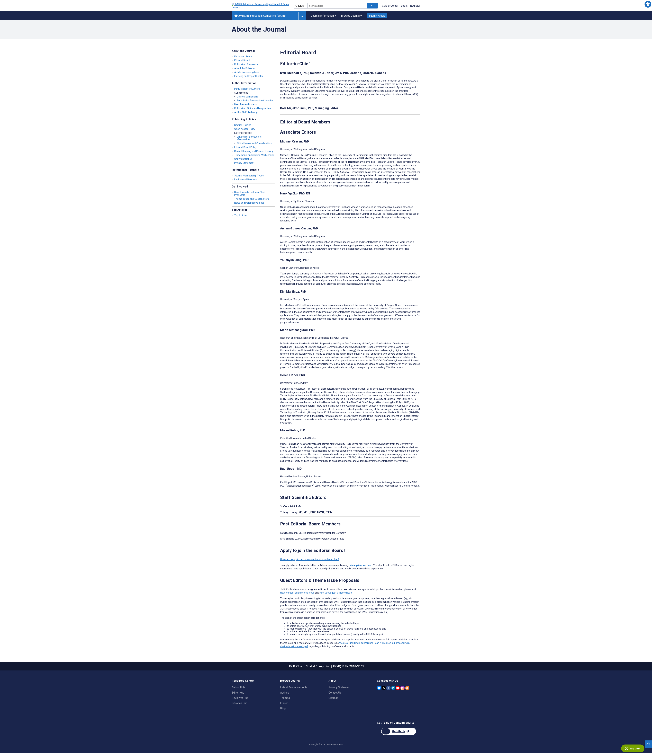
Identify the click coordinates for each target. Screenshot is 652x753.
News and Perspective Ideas (249, 202)
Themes (285, 698)
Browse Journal (350, 15)
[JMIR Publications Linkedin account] (393, 688)
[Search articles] (372, 5)
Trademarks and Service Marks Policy (254, 155)
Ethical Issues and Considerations (255, 143)
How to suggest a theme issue (336, 592)
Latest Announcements (293, 687)
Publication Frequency (246, 64)
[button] (648, 4)
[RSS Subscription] (407, 688)
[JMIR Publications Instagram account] (402, 688)
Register (415, 5)
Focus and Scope (243, 56)
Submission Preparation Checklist (255, 100)
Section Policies (242, 125)
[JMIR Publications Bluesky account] (379, 688)
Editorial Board (242, 60)
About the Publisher (245, 68)
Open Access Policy (244, 129)
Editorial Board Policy (245, 147)
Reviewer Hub (240, 698)
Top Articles (240, 215)
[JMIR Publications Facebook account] (388, 688)
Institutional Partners (245, 179)
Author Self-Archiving (246, 112)
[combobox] (337, 5)
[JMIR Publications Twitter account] (384, 688)
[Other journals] (302, 16)
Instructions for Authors (247, 88)
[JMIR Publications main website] (260, 5)
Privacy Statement (244, 163)
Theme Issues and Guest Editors (251, 199)
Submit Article (377, 15)
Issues (284, 703)
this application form (360, 565)
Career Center (390, 5)
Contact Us (335, 692)
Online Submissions (247, 96)
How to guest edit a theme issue (297, 592)
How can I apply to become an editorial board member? (309, 559)
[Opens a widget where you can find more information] (632, 749)
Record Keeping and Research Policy (253, 151)
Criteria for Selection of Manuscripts (249, 138)
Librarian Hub (239, 703)
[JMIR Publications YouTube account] (398, 688)
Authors (284, 692)
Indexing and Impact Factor (248, 76)
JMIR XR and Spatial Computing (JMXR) (262, 15)
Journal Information (322, 15)
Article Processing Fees (246, 72)
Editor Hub (238, 692)
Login (404, 5)
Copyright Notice (243, 159)
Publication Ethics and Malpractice (252, 108)
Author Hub (238, 687)
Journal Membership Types (249, 175)
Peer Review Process (245, 104)
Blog (283, 708)
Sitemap (333, 698)
